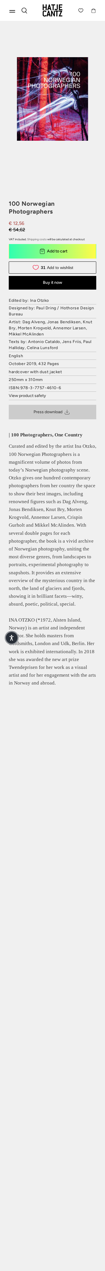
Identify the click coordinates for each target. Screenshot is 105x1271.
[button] (12, 638)
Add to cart (57, 251)
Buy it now (52, 282)
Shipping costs (37, 239)
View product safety (27, 395)
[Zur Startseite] (52, 10)
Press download (48, 411)
